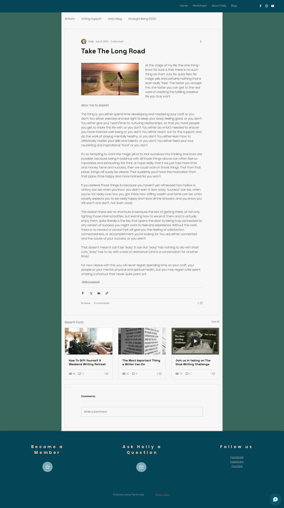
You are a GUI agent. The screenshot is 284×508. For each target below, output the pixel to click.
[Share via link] (106, 293)
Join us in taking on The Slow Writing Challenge (193, 362)
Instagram (237, 462)
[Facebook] (260, 6)
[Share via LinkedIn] (98, 293)
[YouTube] (272, 6)
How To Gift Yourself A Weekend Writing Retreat (87, 362)
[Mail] (141, 467)
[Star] (47, 467)
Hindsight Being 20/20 (142, 19)
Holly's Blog (115, 19)
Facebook (237, 457)
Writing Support (91, 19)
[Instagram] (266, 6)
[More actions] (201, 41)
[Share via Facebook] (82, 293)
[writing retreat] (88, 341)
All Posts (70, 19)
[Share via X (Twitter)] (90, 293)
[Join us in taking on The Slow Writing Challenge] (195, 341)
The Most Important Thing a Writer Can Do (141, 362)
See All (215, 321)
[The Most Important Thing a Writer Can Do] (142, 341)
